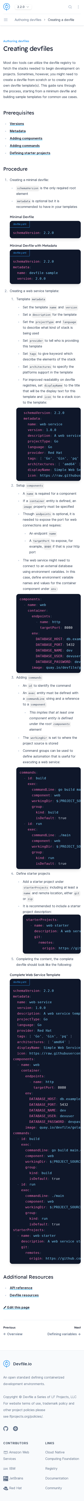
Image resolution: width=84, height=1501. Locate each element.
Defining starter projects (30, 153)
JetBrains (16, 1478)
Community (53, 1488)
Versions (17, 124)
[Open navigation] (5, 19)
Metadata (18, 131)
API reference (21, 1288)
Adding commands (25, 146)
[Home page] (9, 7)
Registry (51, 1468)
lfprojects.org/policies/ (26, 1416)
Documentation (56, 1478)
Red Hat (15, 1488)
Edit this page (18, 1307)
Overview (12, 1334)
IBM (12, 1468)
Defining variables (64, 1334)
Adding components (26, 138)
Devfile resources (24, 1295)
